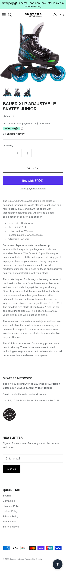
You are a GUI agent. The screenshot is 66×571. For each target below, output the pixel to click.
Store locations (11, 526)
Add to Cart (33, 168)
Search (7, 495)
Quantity (8, 145)
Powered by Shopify (33, 559)
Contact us (9, 500)
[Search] (11, 14)
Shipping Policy (11, 506)
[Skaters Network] (33, 14)
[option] (33, 53)
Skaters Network (16, 133)
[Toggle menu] (4, 14)
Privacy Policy (10, 516)
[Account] (54, 14)
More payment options (33, 188)
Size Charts (9, 521)
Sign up (11, 468)
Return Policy (10, 511)
